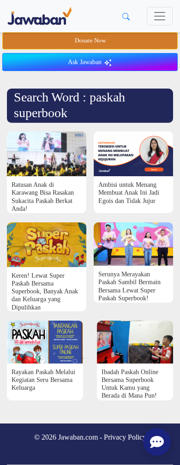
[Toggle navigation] (160, 16)
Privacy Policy (125, 437)
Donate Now (90, 40)
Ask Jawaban (85, 62)
